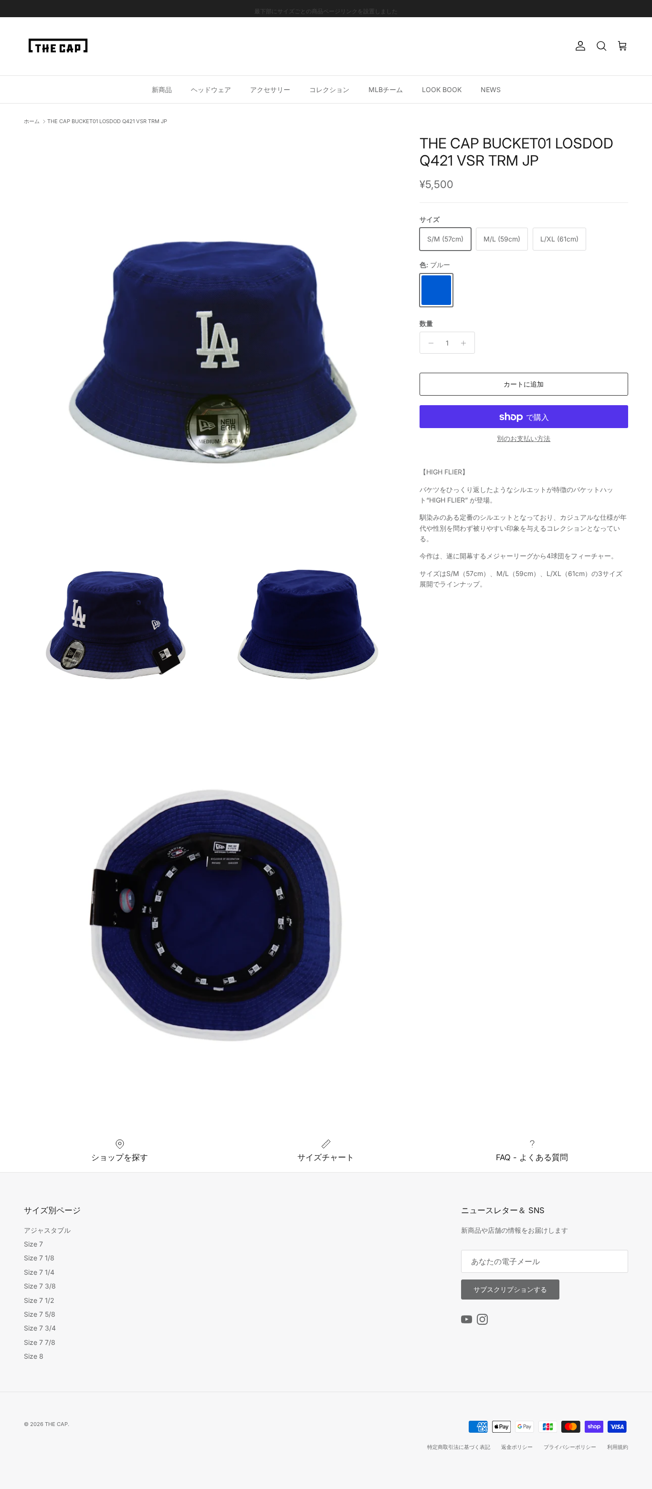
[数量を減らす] (428, 343)
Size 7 (33, 1244)
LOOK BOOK (442, 89)
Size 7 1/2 (39, 1300)
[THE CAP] (58, 46)
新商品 (162, 89)
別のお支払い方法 (523, 439)
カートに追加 (524, 384)
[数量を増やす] (466, 343)
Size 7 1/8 (39, 1258)
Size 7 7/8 (39, 1342)
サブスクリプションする (510, 1289)
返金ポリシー (517, 1447)
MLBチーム (385, 89)
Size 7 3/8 (40, 1286)
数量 (426, 323)
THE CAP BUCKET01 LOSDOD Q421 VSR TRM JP (107, 121)
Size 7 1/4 (39, 1272)
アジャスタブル (47, 1230)
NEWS (491, 89)
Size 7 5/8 (39, 1314)
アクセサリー (270, 89)
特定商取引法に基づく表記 (458, 1447)
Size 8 (33, 1356)
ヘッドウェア (211, 89)
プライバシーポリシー (570, 1447)
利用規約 (617, 1447)
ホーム (32, 121)
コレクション (329, 89)
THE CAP (56, 1424)
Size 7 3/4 (40, 1328)
